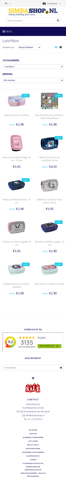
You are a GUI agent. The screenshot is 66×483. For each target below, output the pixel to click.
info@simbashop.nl (35, 415)
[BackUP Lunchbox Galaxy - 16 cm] (49, 227)
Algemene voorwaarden (33, 437)
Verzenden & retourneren (33, 452)
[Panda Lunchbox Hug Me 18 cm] (16, 227)
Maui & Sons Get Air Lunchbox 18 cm (49, 159)
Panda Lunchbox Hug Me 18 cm (17, 243)
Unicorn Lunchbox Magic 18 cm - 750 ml (16, 159)
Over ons (33, 434)
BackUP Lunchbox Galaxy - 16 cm (49, 243)
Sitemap (33, 460)
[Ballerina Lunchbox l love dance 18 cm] (49, 185)
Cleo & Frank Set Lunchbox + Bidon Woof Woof (49, 117)
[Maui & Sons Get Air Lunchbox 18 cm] (49, 142)
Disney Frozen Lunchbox (16, 115)
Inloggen (33, 430)
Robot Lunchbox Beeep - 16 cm (17, 201)
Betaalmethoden (33, 448)
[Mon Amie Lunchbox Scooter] (49, 269)
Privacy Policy (33, 445)
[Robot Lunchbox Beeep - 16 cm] (16, 185)
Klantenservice (33, 456)
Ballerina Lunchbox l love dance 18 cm (49, 201)
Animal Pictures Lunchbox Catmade (16, 285)
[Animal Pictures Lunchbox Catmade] (16, 269)
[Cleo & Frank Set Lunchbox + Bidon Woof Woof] (49, 100)
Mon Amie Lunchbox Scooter (49, 283)
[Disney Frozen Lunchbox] (16, 100)
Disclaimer (33, 441)
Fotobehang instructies (33, 463)
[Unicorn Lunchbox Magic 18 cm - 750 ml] (16, 142)
